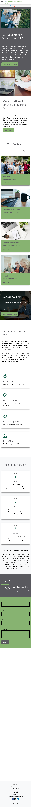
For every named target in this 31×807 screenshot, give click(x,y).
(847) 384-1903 (17, 787)
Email (3, 610)
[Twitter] (15, 799)
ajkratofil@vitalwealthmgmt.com (15, 796)
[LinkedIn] (18, 799)
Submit (5, 642)
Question (4, 629)
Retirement (15, 806)
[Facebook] (13, 799)
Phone (3, 620)
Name (3, 601)
